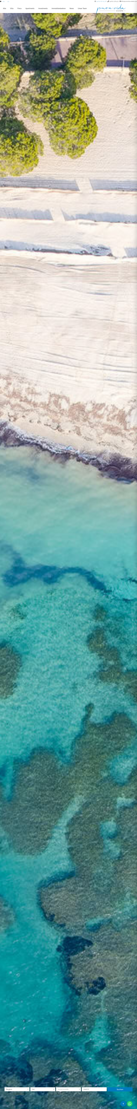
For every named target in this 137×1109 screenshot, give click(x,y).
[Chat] (123, 1103)
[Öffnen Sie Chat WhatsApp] (129, 1103)
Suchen (120, 1089)
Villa (11, 8)
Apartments (29, 8)
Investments (43, 8)
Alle (4, 8)
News (72, 8)
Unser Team (82, 8)
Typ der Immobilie (63, 1089)
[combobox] (17, 1089)
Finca (19, 8)
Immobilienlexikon (59, 8)
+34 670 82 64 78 (101, 1)
